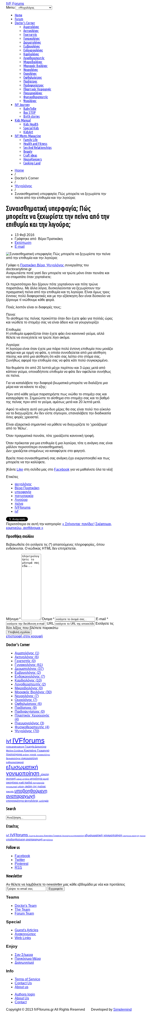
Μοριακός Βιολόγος (35, 66)
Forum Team (24, 913)
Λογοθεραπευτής (34, 58)
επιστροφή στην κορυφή (24, 636)
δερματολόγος (13, 758)
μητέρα (26, 779)
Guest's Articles (26, 930)
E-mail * (102, 619)
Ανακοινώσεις (25, 934)
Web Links (23, 938)
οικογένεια (12, 782)
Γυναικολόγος (31, 38)
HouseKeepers (32, 159)
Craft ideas (30, 155)
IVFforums (22, 507)
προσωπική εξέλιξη (15, 786)
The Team (22, 909)
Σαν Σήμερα (24, 955)
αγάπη (26, 754)
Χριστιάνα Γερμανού (36, 750)
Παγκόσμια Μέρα (28, 958)
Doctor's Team (26, 905)
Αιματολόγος (31, 27)
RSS (18, 867)
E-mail (20, 246)
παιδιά (28, 782)
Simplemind (122, 1009)
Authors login (25, 994)
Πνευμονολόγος (32, 93)
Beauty (27, 151)
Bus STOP (29, 112)
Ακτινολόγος (31, 31)
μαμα (19, 779)
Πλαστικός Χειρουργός (37, 89)
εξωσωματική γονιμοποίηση (23, 770)
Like (20, 469)
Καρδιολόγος (31, 54)
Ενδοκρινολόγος (33, 50)
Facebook (61, 469)
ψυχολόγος (23, 484)
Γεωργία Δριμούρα (35, 746)
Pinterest (21, 863)
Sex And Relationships (37, 148)
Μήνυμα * (13, 619)
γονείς (33, 754)
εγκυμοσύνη (29, 758)
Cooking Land (31, 163)
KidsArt (28, 132)
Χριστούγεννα (14, 754)
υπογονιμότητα (15, 800)
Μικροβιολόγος (32, 62)
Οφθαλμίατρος (32, 77)
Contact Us (23, 983)
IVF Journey (22, 105)
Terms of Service (27, 979)
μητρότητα (36, 778)
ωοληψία (43, 800)
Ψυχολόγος (30, 101)
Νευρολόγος (30, 70)
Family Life (30, 140)
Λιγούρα (21, 500)
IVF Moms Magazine (28, 136)
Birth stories (31, 116)
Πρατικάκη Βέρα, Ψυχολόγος (42, 265)
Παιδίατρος (30, 81)
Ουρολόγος (30, 74)
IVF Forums (15, 3)
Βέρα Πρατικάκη (27, 488)
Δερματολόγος (32, 42)
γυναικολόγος (43, 754)
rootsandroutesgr (15, 746)
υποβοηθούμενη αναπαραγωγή (26, 793)
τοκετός (10, 791)
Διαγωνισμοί (24, 962)
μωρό (46, 778)
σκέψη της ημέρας (35, 786)
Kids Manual (23, 120)
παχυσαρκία (24, 496)
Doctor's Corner (25, 23)
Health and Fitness (35, 144)
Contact (21, 1002)
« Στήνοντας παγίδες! (78, 524)
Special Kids (31, 128)
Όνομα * (48, 619)
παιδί (21, 782)
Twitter (20, 860)
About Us (22, 998)
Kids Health (30, 124)
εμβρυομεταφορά (15, 762)
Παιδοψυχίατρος (33, 85)
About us (21, 987)
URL (50, 623)
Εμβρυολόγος (31, 46)
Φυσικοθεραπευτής (35, 97)
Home (18, 15)
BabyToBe (29, 109)
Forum (19, 19)
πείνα (19, 503)
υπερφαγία (23, 492)
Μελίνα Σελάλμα (15, 750)
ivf (16, 511)
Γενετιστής (30, 35)
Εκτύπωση (23, 243)
